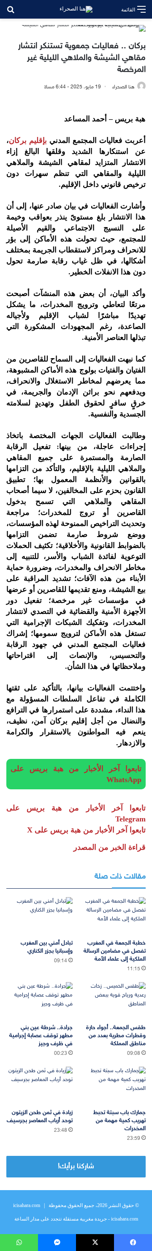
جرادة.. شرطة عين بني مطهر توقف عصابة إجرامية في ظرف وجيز (41, 1035)
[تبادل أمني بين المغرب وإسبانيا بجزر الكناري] (39, 916)
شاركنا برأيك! (76, 1166)
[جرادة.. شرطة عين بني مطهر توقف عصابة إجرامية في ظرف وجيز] (39, 1001)
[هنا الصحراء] (76, 9)
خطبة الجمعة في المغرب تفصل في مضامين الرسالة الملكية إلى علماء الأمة (115, 951)
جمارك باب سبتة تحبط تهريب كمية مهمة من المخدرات (119, 1120)
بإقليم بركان (28, 140)
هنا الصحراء (123, 87)
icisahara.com (26, 1205)
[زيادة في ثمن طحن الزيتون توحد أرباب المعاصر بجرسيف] (39, 1085)
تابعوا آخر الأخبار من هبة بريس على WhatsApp (76, 774)
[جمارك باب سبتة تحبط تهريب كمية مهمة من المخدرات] (112, 1085)
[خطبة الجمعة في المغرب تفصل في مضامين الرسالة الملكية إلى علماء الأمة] (112, 916)
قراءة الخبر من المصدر (109, 847)
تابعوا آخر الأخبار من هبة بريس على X (86, 830)
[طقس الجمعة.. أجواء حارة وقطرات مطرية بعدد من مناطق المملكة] (112, 1001)
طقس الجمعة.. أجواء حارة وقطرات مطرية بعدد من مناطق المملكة (116, 1035)
